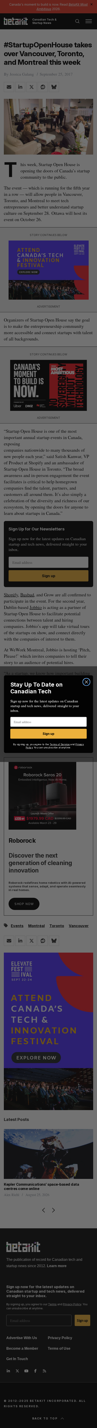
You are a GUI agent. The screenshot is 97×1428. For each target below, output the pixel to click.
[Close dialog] (86, 681)
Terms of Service (60, 744)
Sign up (48, 734)
